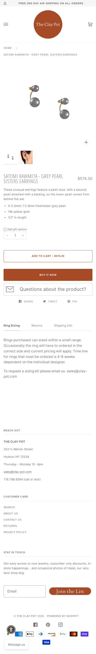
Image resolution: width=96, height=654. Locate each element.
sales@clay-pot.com (17, 472)
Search (9, 507)
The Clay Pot (27, 616)
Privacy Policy (15, 532)
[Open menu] (10, 24)
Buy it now (48, 274)
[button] (11, 629)
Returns (10, 526)
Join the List (70, 591)
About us (11, 513)
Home (8, 48)
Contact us (13, 519)
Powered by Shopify (63, 616)
